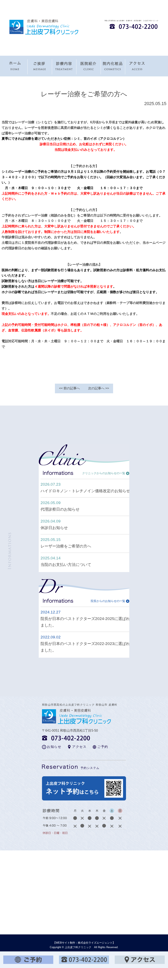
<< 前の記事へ (69, 388)
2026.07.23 (51, 484)
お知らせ (54, 746)
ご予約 (102, 746)
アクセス (79, 746)
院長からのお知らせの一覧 (108, 601)
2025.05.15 (51, 539)
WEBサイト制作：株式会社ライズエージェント (84, 942)
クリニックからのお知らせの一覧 (103, 473)
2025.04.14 (51, 558)
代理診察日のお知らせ (60, 509)
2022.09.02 (51, 637)
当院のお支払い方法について (66, 564)
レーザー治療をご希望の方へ (66, 546)
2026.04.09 (51, 521)
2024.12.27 (51, 612)
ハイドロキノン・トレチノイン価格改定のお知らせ (85, 491)
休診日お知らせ (54, 528)
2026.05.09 (51, 503)
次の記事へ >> (98, 388)
